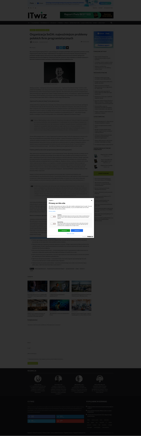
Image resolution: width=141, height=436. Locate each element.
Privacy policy (52, 211)
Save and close (70, 233)
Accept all (64, 230)
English (51, 200)
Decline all (77, 230)
